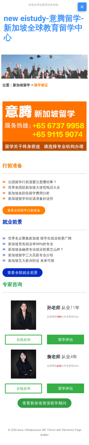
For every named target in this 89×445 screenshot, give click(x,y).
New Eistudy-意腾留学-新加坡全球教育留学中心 (44, 28)
